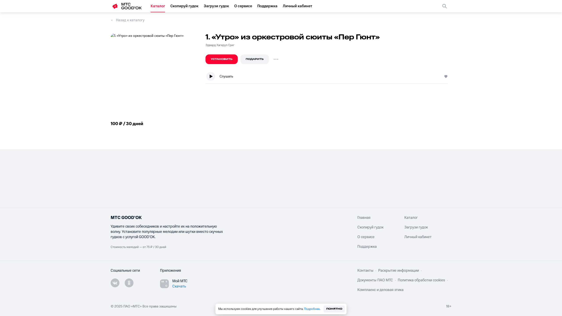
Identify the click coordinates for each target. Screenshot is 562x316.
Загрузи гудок (216, 6)
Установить (221, 59)
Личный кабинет (297, 6)
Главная (363, 217)
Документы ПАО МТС (375, 280)
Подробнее (312, 309)
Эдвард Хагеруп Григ (219, 45)
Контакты (365, 270)
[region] (328, 77)
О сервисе (243, 6)
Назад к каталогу (130, 20)
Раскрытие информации (398, 270)
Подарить (255, 59)
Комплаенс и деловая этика (380, 290)
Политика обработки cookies (421, 280)
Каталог (158, 6)
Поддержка (267, 6)
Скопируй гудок (184, 6)
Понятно (334, 309)
